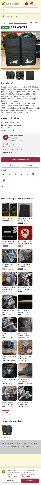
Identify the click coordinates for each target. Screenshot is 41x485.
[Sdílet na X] (9, 174)
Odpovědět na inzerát (20, 160)
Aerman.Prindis (14, 138)
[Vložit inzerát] (26, 4)
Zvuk (11, 23)
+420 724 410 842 (10, 146)
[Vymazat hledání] (37, 10)
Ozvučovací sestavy (21, 23)
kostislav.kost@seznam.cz (12, 149)
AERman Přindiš (16, 136)
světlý (25, 443)
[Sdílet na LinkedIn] (27, 174)
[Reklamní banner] (20, 189)
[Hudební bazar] (13, 4)
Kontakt (36, 443)
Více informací (26, 476)
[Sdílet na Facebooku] (3, 174)
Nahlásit (31, 165)
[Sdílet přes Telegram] (21, 174)
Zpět (5, 23)
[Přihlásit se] (32, 4)
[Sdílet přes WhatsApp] (15, 174)
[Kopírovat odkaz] (3, 180)
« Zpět (5, 412)
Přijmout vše (30, 480)
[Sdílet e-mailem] (33, 174)
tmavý (30, 443)
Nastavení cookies (8, 443)
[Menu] (37, 4)
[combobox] (21, 10)
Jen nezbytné (10, 480)
